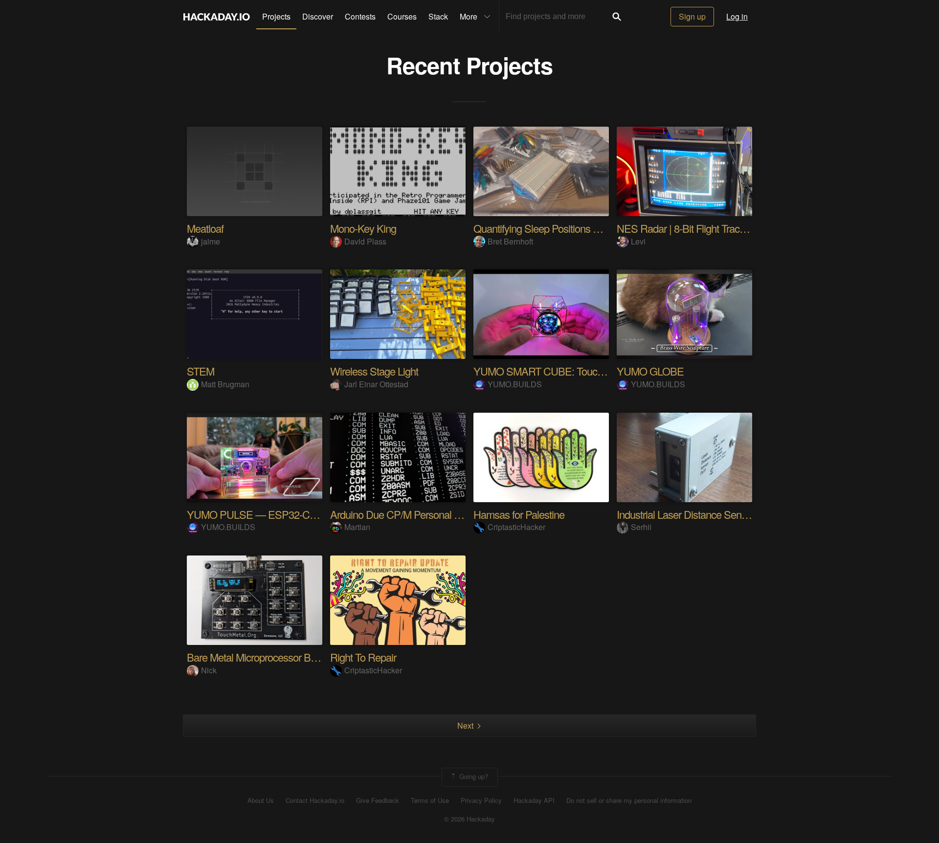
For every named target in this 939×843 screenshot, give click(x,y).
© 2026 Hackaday (469, 819)
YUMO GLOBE (650, 370)
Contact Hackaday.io (315, 800)
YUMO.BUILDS (515, 384)
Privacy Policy (481, 800)
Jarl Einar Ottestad (376, 384)
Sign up (692, 16)
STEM (200, 370)
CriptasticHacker (516, 526)
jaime (210, 241)
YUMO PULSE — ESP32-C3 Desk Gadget (280, 514)
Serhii (641, 526)
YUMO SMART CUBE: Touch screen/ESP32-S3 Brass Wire (603, 370)
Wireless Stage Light (374, 370)
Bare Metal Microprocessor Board (258, 657)
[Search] (616, 16)
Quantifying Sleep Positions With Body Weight (571, 228)
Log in (737, 16)
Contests (360, 16)
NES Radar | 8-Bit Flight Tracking (687, 228)
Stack (438, 16)
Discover (317, 16)
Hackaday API (534, 800)
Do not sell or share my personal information (629, 800)
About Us (260, 800)
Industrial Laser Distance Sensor (686, 514)
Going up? (472, 776)
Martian (357, 526)
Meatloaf (205, 228)
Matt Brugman (225, 384)
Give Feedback (377, 800)
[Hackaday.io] (216, 16)
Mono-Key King (363, 228)
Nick (209, 670)
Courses (402, 16)
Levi (638, 241)
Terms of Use (430, 800)
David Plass (365, 241)
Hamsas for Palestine (518, 514)
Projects (276, 16)
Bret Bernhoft (510, 241)
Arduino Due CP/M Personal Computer (413, 514)
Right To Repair (363, 657)
